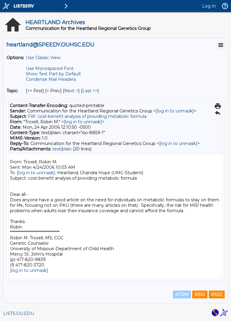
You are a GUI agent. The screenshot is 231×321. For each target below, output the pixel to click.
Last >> (89, 90)
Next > (71, 90)
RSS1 (200, 294)
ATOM (182, 294)
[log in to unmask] (175, 111)
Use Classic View (43, 57)
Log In (209, 6)
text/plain (62, 149)
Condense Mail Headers (51, 79)
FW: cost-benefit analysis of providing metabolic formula (87, 116)
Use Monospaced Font (50, 68)
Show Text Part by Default (53, 74)
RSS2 (216, 294)
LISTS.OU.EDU (18, 313)
